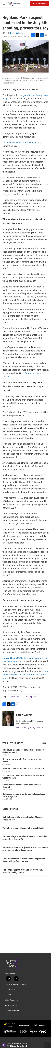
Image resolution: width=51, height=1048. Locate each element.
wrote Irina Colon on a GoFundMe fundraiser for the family (25, 674)
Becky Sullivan (16, 33)
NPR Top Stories (32, 697)
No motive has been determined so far (21, 142)
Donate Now (41, 4)
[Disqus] (25, 920)
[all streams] (47, 1045)
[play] (3, 1045)
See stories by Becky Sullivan (29, 727)
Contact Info (10, 989)
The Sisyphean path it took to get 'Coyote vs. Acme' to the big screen (22, 871)
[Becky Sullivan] (8, 718)
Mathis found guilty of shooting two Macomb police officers (22, 818)
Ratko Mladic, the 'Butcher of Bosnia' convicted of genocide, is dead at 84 (24, 837)
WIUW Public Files (11, 1005)
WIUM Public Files (11, 1000)
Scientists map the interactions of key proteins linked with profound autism (23, 860)
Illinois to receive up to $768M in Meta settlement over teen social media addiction (25, 849)
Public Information (12, 1011)
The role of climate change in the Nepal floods (23, 828)
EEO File (8, 995)
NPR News (15, 697)
